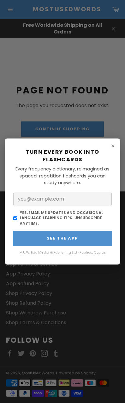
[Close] (113, 146)
